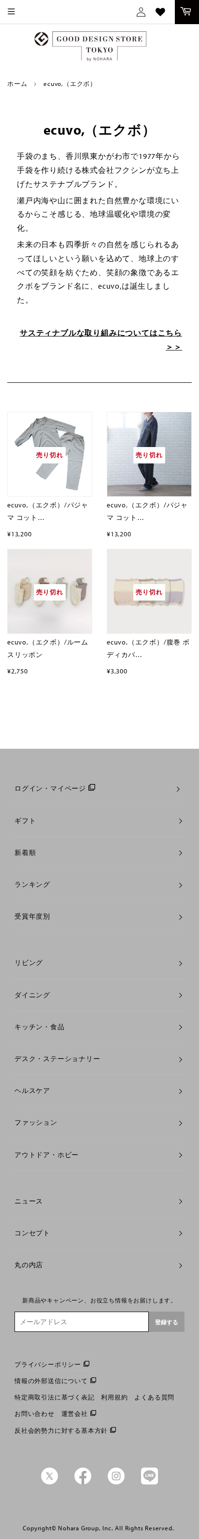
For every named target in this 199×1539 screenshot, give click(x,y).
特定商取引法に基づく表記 (54, 1397)
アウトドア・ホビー (46, 1154)
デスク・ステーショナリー (57, 1058)
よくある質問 (154, 1397)
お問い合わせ (34, 1413)
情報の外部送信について (51, 1381)
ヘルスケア (32, 1090)
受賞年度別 (32, 916)
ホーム (17, 83)
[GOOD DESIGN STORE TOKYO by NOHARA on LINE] (149, 1482)
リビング (28, 962)
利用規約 (114, 1397)
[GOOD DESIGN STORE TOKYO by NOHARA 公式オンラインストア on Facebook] (82, 1482)
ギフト (25, 820)
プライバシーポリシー (47, 1364)
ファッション (35, 1122)
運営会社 (74, 1413)
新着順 (25, 852)
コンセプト (32, 1233)
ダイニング (32, 995)
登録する (166, 1322)
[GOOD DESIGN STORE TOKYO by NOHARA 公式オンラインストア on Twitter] (49, 1482)
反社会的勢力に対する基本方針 (61, 1430)
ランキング (32, 884)
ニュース (28, 1201)
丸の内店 (28, 1264)
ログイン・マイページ (50, 788)
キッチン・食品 (39, 1026)
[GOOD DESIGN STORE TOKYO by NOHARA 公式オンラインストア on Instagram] (116, 1482)
